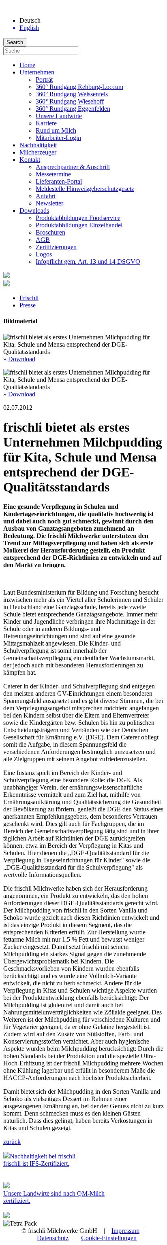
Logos (44, 254)
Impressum (125, 1230)
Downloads (34, 210)
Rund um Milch (56, 130)
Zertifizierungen (56, 246)
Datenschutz (53, 1237)
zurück (12, 1141)
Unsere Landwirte (59, 115)
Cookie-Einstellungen (109, 1237)
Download (21, 359)
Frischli (29, 297)
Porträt (44, 79)
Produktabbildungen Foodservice (78, 217)
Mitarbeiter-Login (58, 137)
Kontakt (29, 159)
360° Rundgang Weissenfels (72, 94)
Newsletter (49, 203)
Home (27, 64)
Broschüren (50, 232)
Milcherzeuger (37, 152)
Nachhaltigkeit (38, 145)
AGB (43, 239)
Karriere (46, 123)
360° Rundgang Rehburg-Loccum (79, 86)
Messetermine (53, 174)
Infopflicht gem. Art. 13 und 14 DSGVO (88, 261)
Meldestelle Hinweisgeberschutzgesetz (85, 188)
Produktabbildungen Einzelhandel (79, 225)
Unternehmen (36, 72)
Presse (27, 305)
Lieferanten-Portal (59, 181)
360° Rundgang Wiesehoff (70, 101)
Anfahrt (46, 196)
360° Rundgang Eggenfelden (73, 108)
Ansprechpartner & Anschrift (73, 166)
